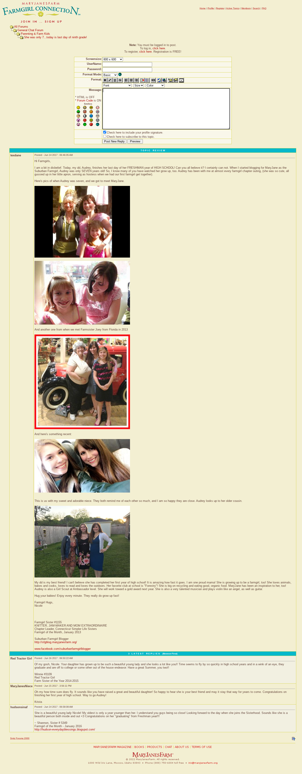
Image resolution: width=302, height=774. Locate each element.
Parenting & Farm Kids (35, 33)
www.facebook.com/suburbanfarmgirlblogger (62, 648)
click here (159, 48)
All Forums (21, 26)
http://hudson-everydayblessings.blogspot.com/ (64, 729)
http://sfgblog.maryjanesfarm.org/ (55, 642)
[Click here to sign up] (41, 23)
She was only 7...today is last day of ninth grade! (55, 37)
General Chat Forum (30, 30)
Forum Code (85, 100)
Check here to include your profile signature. (135, 132)
